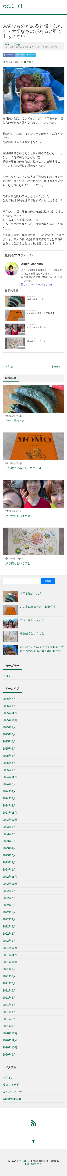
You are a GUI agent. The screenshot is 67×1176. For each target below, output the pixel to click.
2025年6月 (9, 741)
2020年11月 (10, 1040)
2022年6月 (9, 905)
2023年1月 (9, 869)
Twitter (21, 55)
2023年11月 (10, 812)
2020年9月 (9, 1054)
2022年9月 (9, 890)
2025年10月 (10, 720)
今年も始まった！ (35, 299)
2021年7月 (9, 983)
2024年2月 (9, 805)
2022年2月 (9, 933)
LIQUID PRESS (33, 1164)
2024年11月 (10, 777)
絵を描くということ (36, 341)
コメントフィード (14, 1091)
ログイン (8, 1077)
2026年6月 (9, 705)
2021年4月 (9, 1004)
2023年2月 (9, 862)
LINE (51, 55)
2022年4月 (9, 919)
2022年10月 (10, 883)
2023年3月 (9, 855)
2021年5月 (9, 997)
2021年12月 (10, 947)
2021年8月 (9, 976)
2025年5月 (9, 748)
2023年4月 (9, 848)
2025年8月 (9, 734)
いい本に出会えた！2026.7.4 (40, 313)
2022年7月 (9, 898)
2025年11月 (10, 713)
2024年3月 (9, 798)
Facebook (9, 55)
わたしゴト (13, 5)
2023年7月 (9, 834)
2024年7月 (9, 784)
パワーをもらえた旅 (36, 327)
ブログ (30, 62)
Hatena (31, 55)
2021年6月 (9, 990)
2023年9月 (9, 826)
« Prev (9, 366)
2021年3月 (9, 1011)
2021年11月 (10, 955)
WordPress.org (12, 1098)
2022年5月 (9, 912)
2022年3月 (9, 926)
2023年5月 (9, 841)
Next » (56, 366)
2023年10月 (10, 819)
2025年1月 (9, 769)
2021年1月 (9, 1026)
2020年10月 (10, 1047)
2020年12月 (10, 1033)
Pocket (42, 55)
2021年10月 (10, 962)
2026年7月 (9, 698)
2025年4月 (9, 755)
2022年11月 (10, 876)
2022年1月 (9, 940)
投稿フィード (11, 1084)
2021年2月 (9, 1019)
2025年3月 (9, 762)
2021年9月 (9, 969)
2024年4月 (9, 791)
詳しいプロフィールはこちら (36, 284)
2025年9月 (9, 727)
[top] (33, 1141)
